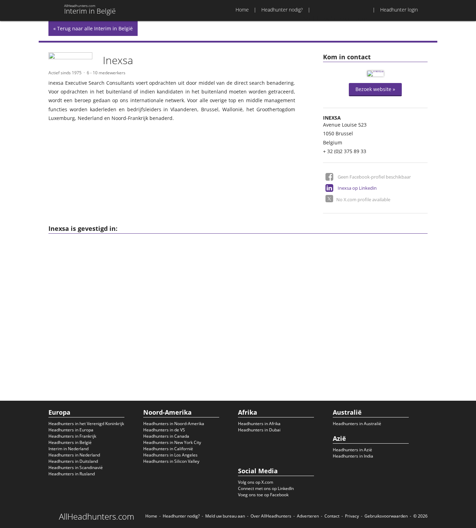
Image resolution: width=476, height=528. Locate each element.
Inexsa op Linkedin (357, 188)
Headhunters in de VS (164, 430)
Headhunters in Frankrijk (72, 436)
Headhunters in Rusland (71, 474)
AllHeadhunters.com (96, 516)
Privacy (352, 516)
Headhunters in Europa (70, 430)
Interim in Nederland (68, 449)
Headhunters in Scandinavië (75, 467)
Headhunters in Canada (166, 436)
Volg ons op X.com (255, 482)
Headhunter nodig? (282, 9)
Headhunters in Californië (168, 449)
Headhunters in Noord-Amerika (173, 424)
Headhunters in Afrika (259, 424)
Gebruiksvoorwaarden (386, 516)
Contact (331, 516)
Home (242, 9)
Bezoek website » (375, 89)
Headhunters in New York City (172, 442)
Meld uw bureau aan (225, 516)
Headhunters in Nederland (74, 455)
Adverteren (308, 516)
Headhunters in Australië (357, 424)
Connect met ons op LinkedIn (266, 488)
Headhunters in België (70, 442)
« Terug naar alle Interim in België (93, 28)
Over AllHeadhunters (271, 516)
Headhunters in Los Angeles (170, 455)
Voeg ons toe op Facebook (263, 495)
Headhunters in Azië (352, 450)
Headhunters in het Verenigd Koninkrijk (86, 424)
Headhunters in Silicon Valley (171, 461)
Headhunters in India (353, 456)
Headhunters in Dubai (259, 430)
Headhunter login (399, 9)
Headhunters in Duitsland (73, 461)
